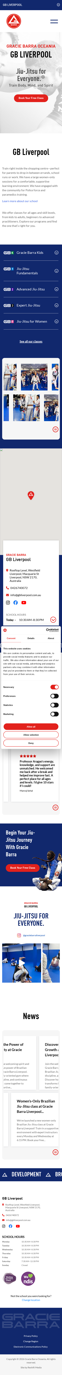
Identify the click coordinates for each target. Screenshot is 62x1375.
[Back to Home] (13, 20)
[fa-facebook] (10, 1226)
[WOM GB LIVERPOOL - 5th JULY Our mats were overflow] (21, 963)
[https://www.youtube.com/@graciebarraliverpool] (23, 603)
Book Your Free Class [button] (31, 98)
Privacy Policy (31, 1335)
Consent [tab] (11, 638)
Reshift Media (35, 1367)
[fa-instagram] (3, 1226)
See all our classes (31, 341)
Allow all (31, 726)
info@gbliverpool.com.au (25, 595)
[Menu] (55, 21)
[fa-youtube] (18, 1226)
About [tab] (51, 638)
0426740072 (12, 1215)
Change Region (30, 1341)
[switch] (54, 696)
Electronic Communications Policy (31, 1346)
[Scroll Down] (58, 5)
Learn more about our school (20, 201)
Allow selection (31, 735)
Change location (31, 1300)
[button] (31, 253)
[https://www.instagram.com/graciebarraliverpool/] (8, 603)
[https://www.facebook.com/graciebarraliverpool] (15, 603)
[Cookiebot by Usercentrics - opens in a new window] (46, 630)
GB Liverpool (12, 5)
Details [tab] (31, 638)
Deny (31, 743)
